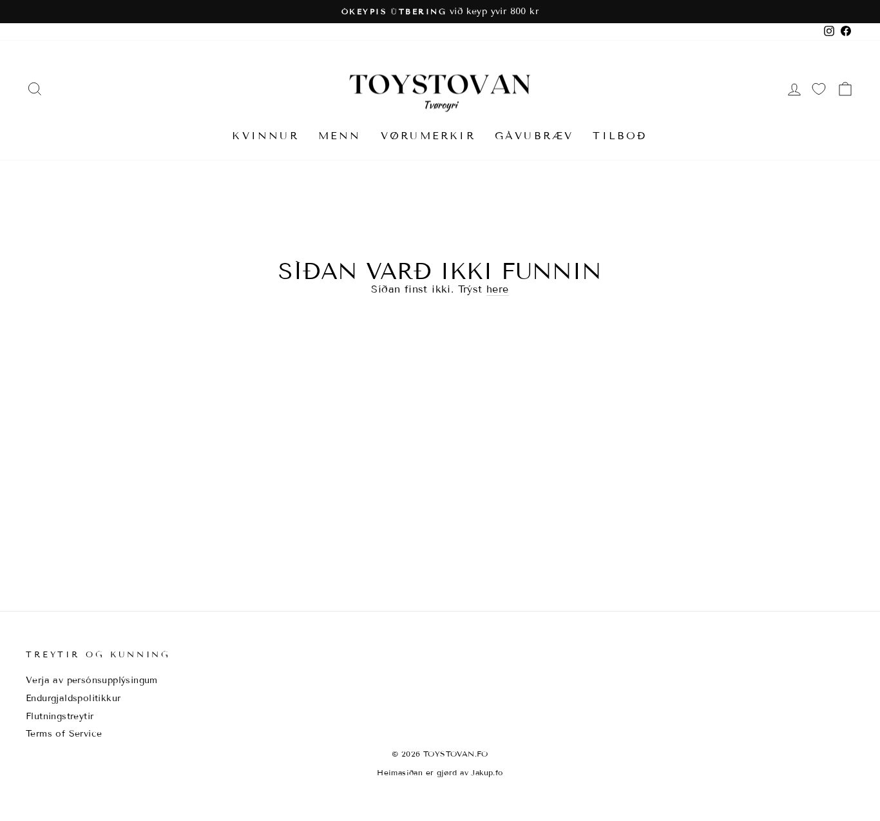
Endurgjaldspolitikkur (73, 698)
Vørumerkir (428, 136)
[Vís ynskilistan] (818, 89)
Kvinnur (265, 136)
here (497, 289)
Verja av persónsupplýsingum (92, 680)
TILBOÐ (620, 136)
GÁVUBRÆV (534, 136)
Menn (339, 136)
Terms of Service (64, 733)
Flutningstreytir (59, 716)
